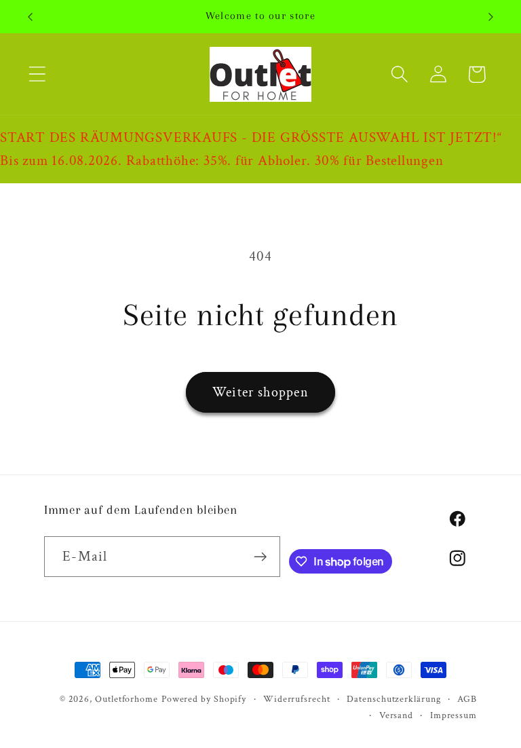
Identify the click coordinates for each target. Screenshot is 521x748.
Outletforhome (126, 698)
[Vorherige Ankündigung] (30, 17)
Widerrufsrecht (296, 698)
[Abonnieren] (260, 557)
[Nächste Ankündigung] (491, 17)
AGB (467, 698)
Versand (396, 715)
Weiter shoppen (260, 392)
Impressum (453, 715)
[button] (37, 74)
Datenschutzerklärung (393, 698)
